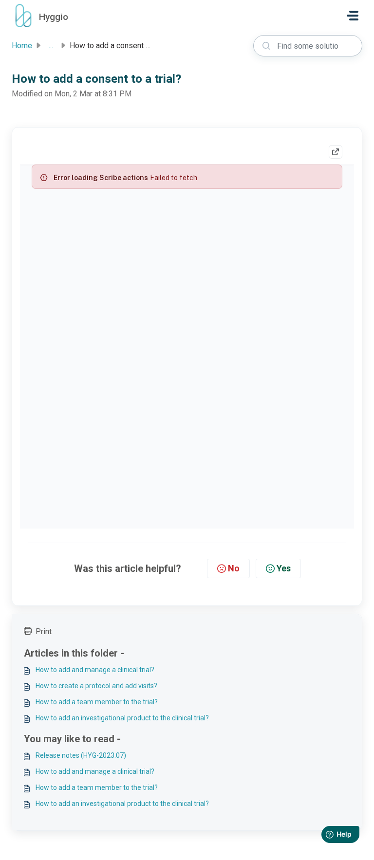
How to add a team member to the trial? (97, 702)
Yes (284, 568)
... (51, 45)
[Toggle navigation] (352, 15)
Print (44, 631)
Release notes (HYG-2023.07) (81, 755)
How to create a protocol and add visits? (96, 686)
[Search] (266, 45)
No (234, 568)
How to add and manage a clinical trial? (95, 670)
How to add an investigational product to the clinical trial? (122, 718)
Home (22, 45)
